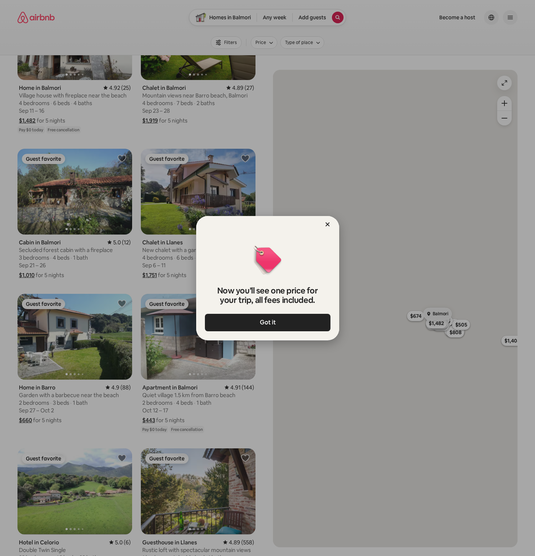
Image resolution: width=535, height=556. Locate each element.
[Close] (327, 224)
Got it (267, 322)
